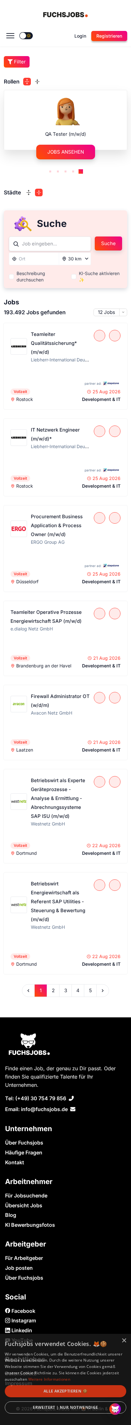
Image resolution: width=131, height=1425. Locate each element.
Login (80, 36)
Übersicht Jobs (23, 1205)
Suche (108, 243)
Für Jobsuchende (26, 1195)
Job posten (19, 1268)
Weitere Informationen (49, 1379)
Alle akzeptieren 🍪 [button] (65, 1391)
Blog (10, 1215)
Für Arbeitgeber (24, 1258)
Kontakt (14, 1162)
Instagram (23, 1320)
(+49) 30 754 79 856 (40, 1098)
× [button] (123, 1340)
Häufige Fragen (23, 1152)
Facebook (22, 1311)
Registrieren (109, 36)
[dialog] (65, 1379)
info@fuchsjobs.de (44, 1109)
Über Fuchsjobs (24, 1142)
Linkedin (21, 1330)
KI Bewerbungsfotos (30, 1225)
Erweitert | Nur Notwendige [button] (65, 1407)
